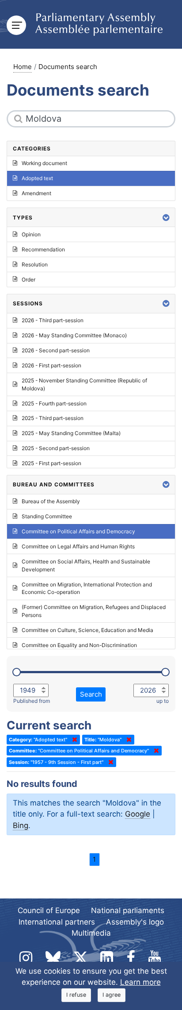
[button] (166, 218)
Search (91, 694)
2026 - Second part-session (56, 350)
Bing (20, 825)
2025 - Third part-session (52, 418)
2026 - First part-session (51, 365)
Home (22, 66)
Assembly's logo (135, 921)
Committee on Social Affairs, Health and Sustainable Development (86, 565)
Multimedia (91, 933)
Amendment (36, 193)
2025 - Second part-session (56, 448)
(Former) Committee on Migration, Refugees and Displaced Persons (94, 611)
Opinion (31, 234)
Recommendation (43, 249)
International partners (57, 921)
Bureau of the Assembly (51, 501)
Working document (44, 163)
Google (137, 814)
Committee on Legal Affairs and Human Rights (78, 546)
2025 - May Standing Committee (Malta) (71, 433)
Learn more (140, 982)
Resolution (35, 264)
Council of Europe (49, 910)
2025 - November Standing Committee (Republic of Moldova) (84, 384)
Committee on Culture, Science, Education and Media (87, 630)
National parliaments (127, 910)
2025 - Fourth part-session (54, 403)
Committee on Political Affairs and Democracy (78, 531)
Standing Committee (47, 516)
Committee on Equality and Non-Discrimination (79, 645)
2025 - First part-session (51, 463)
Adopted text (37, 178)
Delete (72, 739)
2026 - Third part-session (52, 320)
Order (28, 279)
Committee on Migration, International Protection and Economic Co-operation (87, 588)
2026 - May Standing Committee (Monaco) (74, 335)
